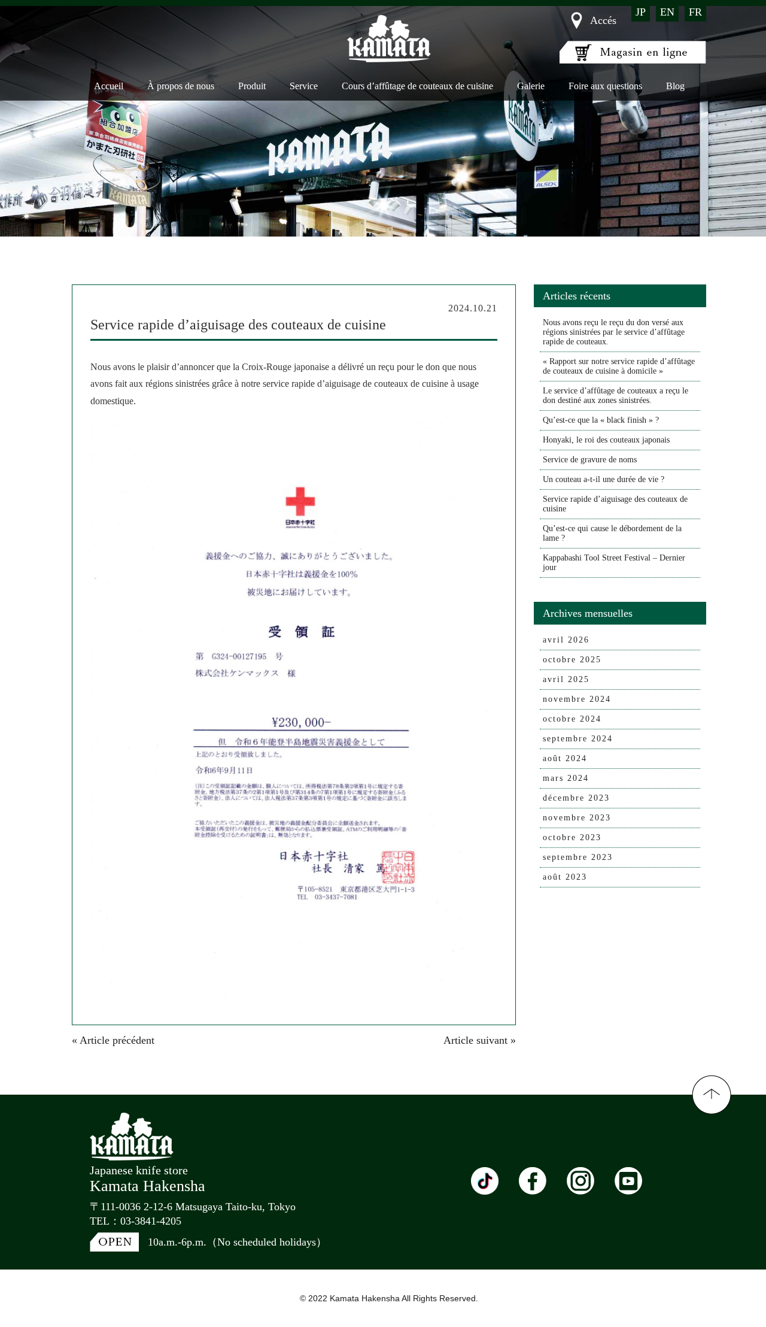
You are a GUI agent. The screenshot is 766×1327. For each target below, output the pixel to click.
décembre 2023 (576, 797)
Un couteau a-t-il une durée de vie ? (603, 479)
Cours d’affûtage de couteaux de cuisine (417, 86)
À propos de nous (180, 86)
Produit (252, 86)
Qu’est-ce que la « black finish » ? (601, 420)
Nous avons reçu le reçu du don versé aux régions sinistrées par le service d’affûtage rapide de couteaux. (614, 332)
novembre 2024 (577, 699)
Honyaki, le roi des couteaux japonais (606, 439)
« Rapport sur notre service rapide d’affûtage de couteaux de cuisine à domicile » (619, 366)
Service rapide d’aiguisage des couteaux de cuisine (615, 504)
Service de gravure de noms (590, 459)
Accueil (108, 86)
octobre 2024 (572, 718)
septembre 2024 (578, 738)
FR (695, 12)
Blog (675, 86)
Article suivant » (479, 1040)
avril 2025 (566, 679)
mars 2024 (566, 778)
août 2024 (565, 758)
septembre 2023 (578, 857)
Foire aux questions (605, 86)
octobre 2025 (572, 659)
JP (641, 12)
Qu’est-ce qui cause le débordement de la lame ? (612, 533)
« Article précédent (113, 1040)
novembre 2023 (577, 817)
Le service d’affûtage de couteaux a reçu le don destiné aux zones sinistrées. (615, 395)
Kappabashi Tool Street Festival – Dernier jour (614, 562)
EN (667, 12)
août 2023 (565, 876)
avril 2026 (566, 639)
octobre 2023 (572, 837)
